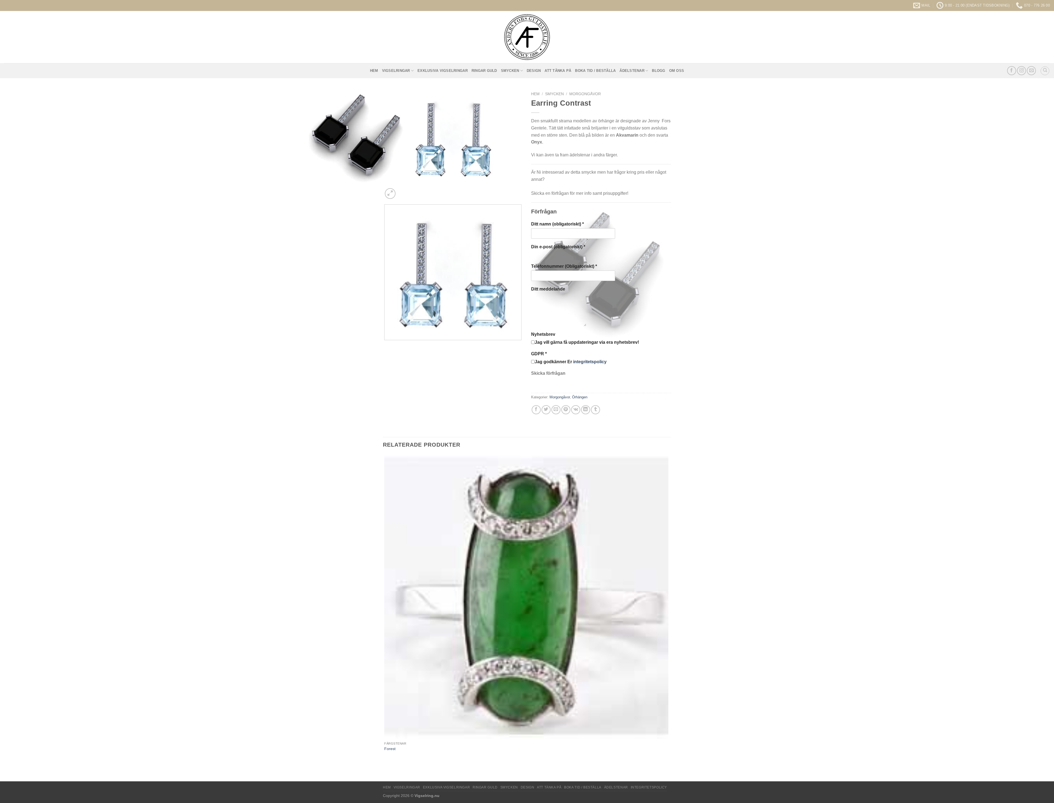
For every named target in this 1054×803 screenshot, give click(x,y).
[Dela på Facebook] (536, 409)
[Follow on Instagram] (1021, 70)
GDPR (539, 353)
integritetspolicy (590, 361)
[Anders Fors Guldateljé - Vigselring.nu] (527, 37)
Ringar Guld (484, 71)
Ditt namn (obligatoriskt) (557, 224)
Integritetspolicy (649, 787)
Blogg (658, 71)
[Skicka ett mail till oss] (1031, 70)
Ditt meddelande (548, 289)
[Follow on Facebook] (1011, 70)
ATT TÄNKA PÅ (558, 71)
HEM (374, 71)
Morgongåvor (585, 94)
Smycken (510, 71)
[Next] (403, 190)
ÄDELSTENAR (631, 71)
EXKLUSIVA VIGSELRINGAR (442, 71)
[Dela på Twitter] (546, 409)
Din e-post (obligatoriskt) (558, 246)
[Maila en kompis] (555, 409)
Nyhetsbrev (543, 334)
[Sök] (1045, 70)
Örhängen (579, 397)
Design (534, 71)
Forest (390, 748)
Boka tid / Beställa (595, 71)
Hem (535, 94)
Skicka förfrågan (548, 373)
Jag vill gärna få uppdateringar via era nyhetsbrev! (587, 342)
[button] (390, 193)
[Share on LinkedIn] (585, 409)
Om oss (676, 71)
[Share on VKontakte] (575, 409)
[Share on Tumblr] (595, 409)
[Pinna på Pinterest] (565, 409)
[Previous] (385, 345)
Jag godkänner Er (571, 361)
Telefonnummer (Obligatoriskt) (564, 266)
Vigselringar (396, 71)
